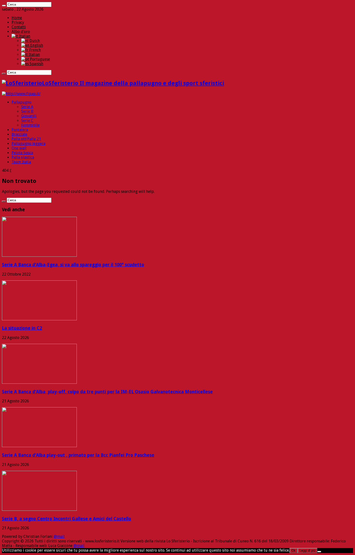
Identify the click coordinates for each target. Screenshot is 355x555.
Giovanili (29, 116)
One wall (19, 148)
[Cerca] (4, 5)
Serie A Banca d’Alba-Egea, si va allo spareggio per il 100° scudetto (73, 264)
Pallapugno (21, 102)
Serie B (27, 111)
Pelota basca (22, 152)
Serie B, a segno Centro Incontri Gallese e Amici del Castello (66, 518)
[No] (319, 551)
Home (17, 17)
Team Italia (21, 162)
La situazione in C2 (22, 328)
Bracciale (19, 134)
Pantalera (20, 130)
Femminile (30, 125)
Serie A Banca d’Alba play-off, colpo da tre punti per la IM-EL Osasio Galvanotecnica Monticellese (107, 391)
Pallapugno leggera (28, 143)
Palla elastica (23, 157)
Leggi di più (307, 550)
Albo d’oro (21, 31)
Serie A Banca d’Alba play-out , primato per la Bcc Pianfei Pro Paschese (78, 455)
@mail (59, 536)
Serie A (27, 107)
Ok (293, 550)
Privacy (18, 22)
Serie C (27, 120)
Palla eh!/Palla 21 (26, 139)
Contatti (19, 27)
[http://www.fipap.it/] (21, 93)
